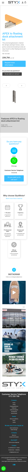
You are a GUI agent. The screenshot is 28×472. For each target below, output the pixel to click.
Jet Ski (14, 422)
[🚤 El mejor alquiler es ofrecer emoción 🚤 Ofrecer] (14, 365)
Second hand (14, 413)
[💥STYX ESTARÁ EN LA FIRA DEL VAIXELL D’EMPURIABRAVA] (14, 292)
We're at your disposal (14, 442)
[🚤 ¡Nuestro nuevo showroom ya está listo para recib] (14, 316)
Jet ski (14, 404)
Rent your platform (14, 418)
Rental (14, 416)
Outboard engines (14, 409)
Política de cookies (22, 461)
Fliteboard (14, 408)
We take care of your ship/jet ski (14, 425)
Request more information (10, 64)
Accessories (14, 411)
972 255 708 (14, 172)
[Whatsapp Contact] (3, 468)
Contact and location (14, 437)
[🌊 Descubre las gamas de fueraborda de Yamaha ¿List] (14, 340)
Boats (14, 402)
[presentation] (6, 85)
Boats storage (14, 429)
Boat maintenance (14, 428)
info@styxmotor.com (14, 452)
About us (14, 435)
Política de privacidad (12, 461)
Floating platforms (14, 406)
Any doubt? (14, 440)
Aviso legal (4, 461)
